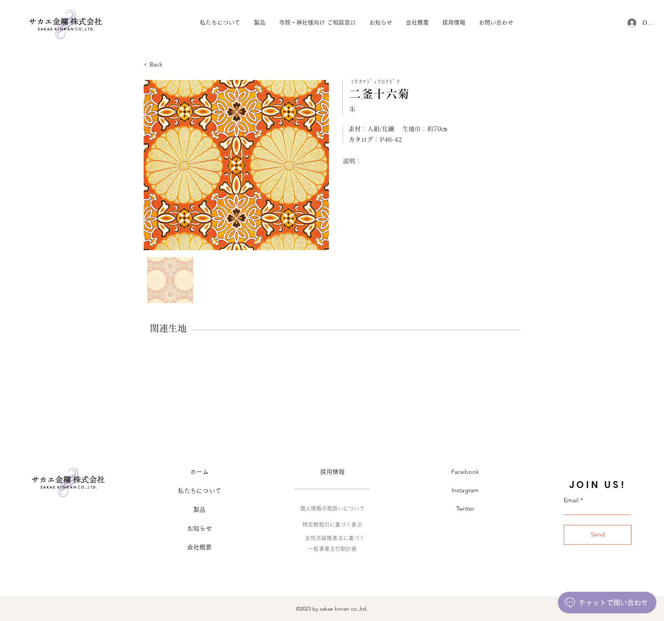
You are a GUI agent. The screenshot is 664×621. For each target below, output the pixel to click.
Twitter (465, 508)
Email (571, 500)
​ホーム (199, 472)
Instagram (465, 490)
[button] (496, 22)
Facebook (465, 471)
